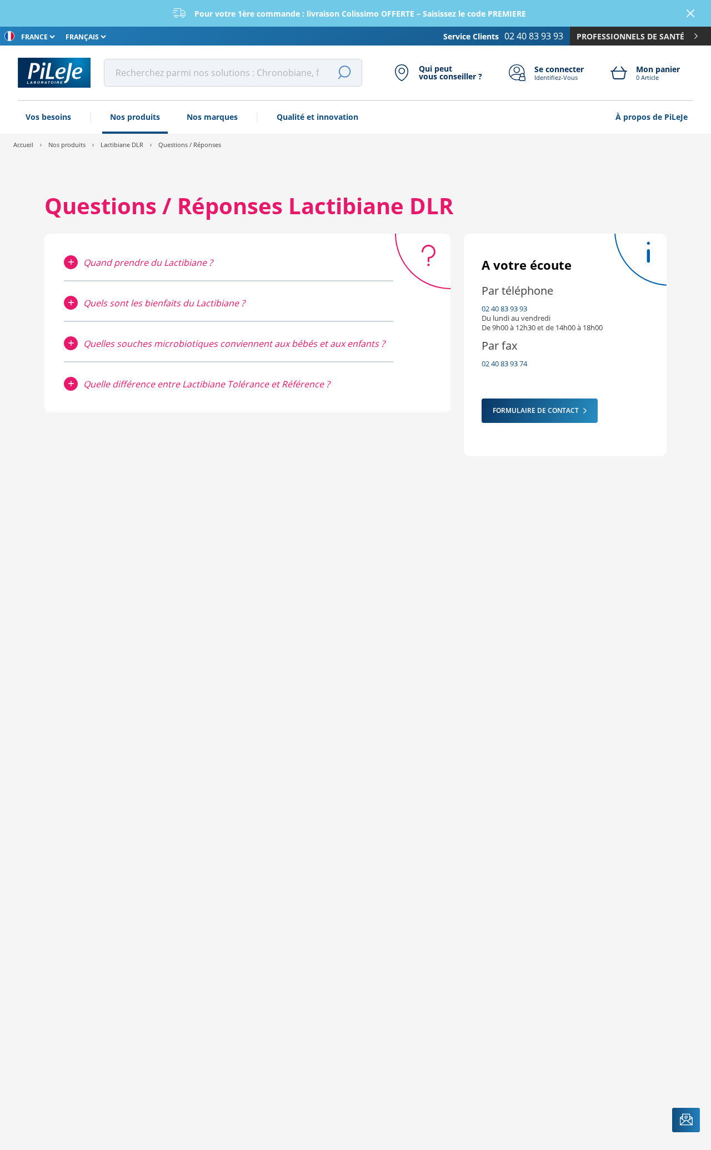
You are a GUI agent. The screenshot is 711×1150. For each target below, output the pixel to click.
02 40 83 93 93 (504, 308)
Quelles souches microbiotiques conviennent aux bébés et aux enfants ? (234, 343)
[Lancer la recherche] (344, 72)
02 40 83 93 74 (504, 363)
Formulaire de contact (536, 410)
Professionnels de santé (630, 36)
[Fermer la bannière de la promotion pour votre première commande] (690, 13)
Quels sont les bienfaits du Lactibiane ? (164, 303)
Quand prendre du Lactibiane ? (148, 262)
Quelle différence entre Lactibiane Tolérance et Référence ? (206, 384)
